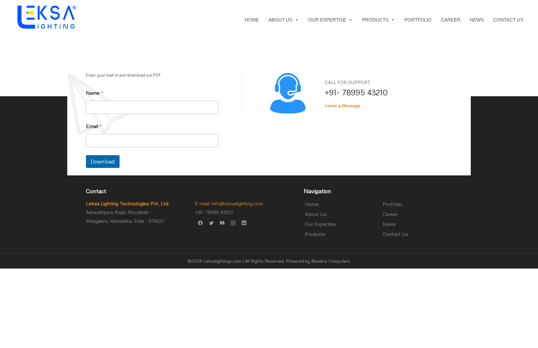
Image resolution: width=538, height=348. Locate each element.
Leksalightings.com (222, 261)
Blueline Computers (330, 261)
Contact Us (508, 19)
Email (94, 126)
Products (375, 19)
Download (103, 161)
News (477, 19)
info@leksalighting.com (237, 203)
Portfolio (418, 19)
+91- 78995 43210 (356, 92)
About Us (280, 19)
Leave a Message (342, 105)
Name (94, 93)
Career (450, 19)
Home (252, 19)
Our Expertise (327, 19)
